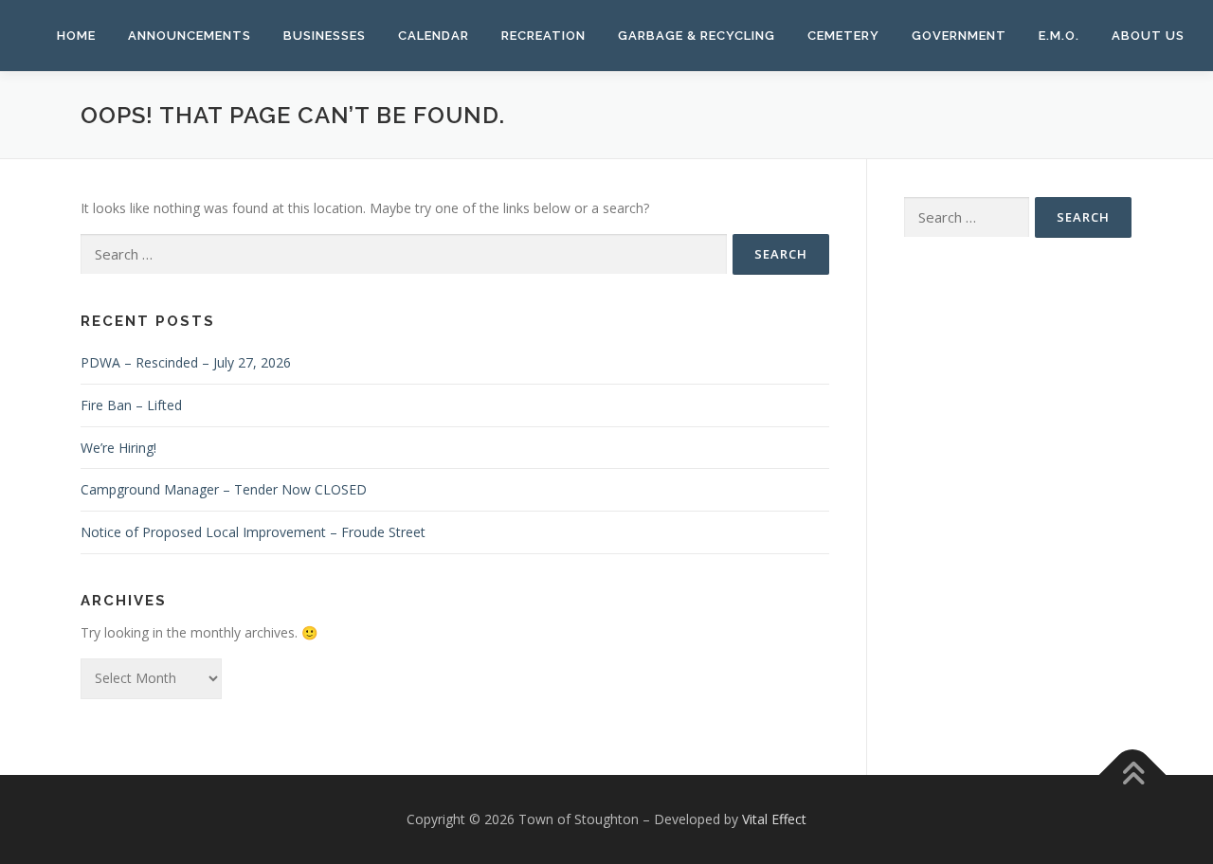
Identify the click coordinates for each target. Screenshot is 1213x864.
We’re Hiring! (118, 448)
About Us (1148, 35)
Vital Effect (774, 819)
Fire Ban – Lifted (131, 405)
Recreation (543, 35)
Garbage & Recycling (696, 35)
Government (959, 35)
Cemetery (843, 35)
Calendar (433, 35)
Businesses (324, 35)
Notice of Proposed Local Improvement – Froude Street (253, 532)
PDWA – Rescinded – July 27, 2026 (186, 362)
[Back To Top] (1133, 774)
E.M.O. (1059, 35)
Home (76, 35)
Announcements (189, 35)
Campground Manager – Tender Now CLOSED (224, 489)
